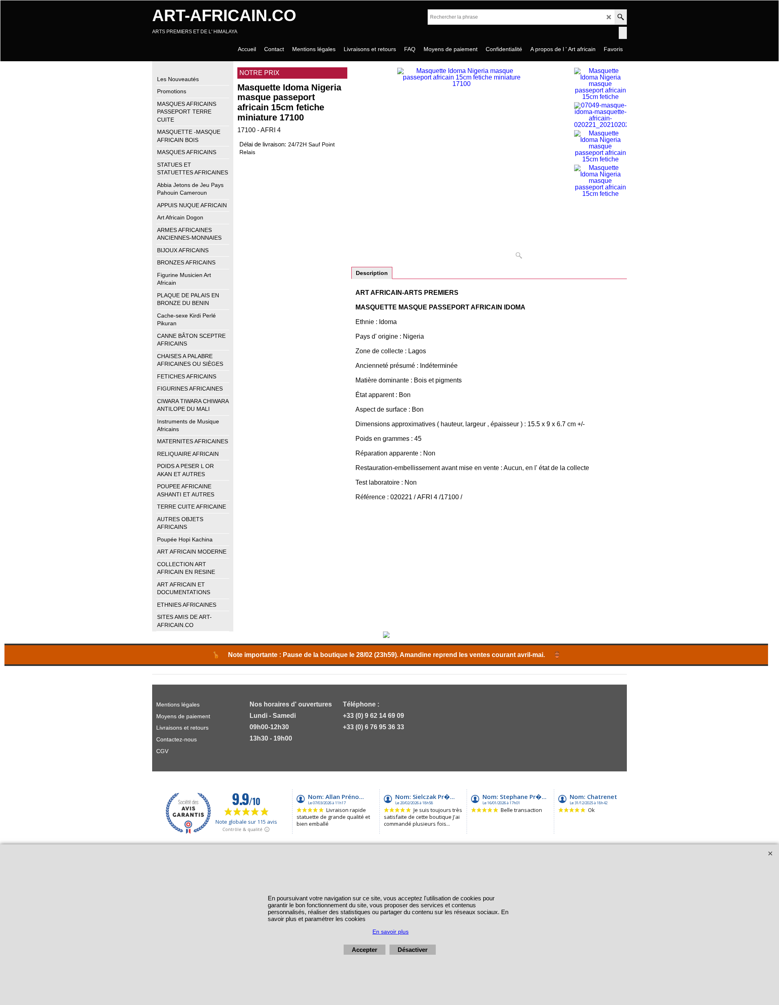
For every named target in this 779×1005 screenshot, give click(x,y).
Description (372, 273)
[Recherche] (620, 17)
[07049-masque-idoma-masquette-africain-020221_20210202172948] (600, 115)
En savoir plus (390, 931)
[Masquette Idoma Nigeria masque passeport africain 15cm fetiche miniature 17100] (461, 165)
